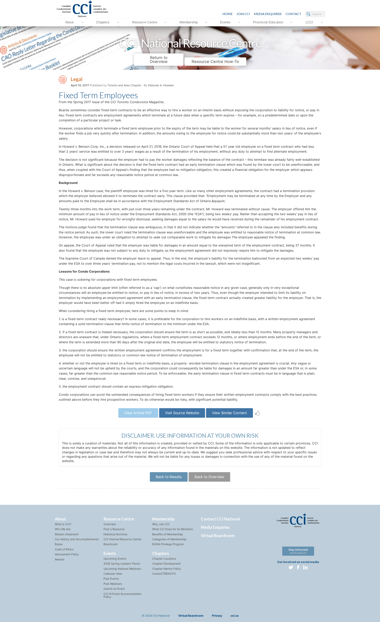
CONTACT (293, 14)
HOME (227, 14)
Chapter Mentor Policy (166, 568)
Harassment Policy (67, 554)
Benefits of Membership (167, 534)
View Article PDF (138, 413)
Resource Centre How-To (215, 61)
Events (225, 22)
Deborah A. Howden (161, 85)
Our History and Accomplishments (77, 539)
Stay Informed (298, 551)
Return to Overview (158, 59)
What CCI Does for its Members (172, 529)
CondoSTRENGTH (164, 573)
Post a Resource (114, 529)
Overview (110, 524)
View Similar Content (229, 413)
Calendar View (113, 573)
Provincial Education (268, 22)
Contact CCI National (220, 518)
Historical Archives (115, 534)
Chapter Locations (164, 558)
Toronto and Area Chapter (124, 85)
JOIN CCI (243, 14)
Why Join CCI (161, 524)
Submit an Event (114, 588)
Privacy (217, 615)
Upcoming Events (115, 558)
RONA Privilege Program (168, 544)
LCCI (309, 22)
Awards (59, 559)
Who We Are (62, 529)
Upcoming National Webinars (122, 568)
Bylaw (59, 544)
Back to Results (169, 477)
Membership (189, 22)
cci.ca (234, 615)
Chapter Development (166, 563)
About (69, 22)
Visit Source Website (182, 413)
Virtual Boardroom (218, 535)
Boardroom (111, 544)
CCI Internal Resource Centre (122, 539)
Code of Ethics (64, 549)
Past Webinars (113, 583)
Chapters (102, 22)
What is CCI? (63, 524)
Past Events (111, 578)
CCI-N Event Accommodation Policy (123, 595)
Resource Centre (144, 22)
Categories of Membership (169, 539)
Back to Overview (209, 477)
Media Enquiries (268, 14)
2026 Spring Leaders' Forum (122, 563)
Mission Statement (67, 534)
